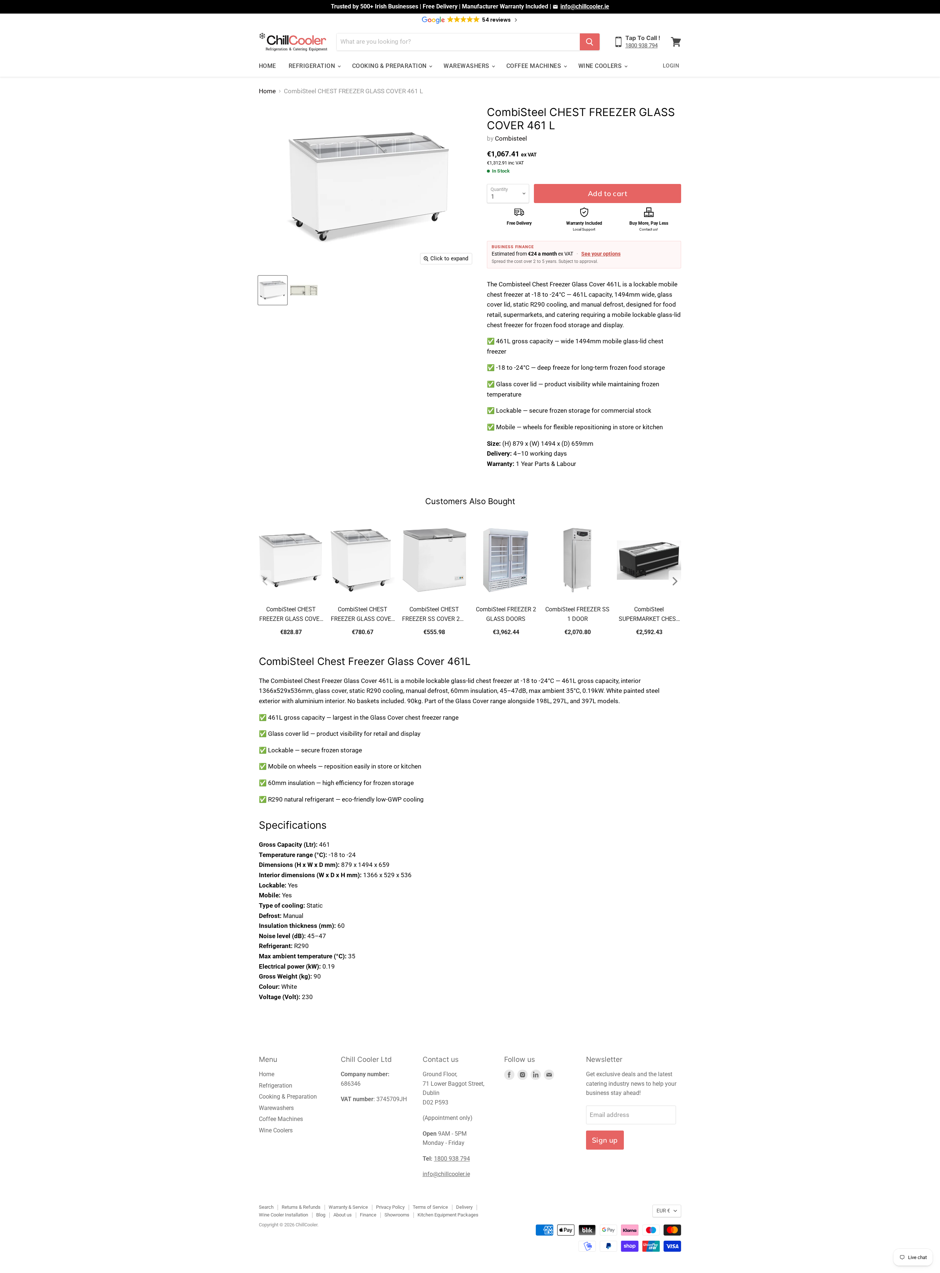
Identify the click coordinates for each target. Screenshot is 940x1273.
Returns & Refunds (301, 1207)
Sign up (605, 1140)
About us (342, 1215)
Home (267, 65)
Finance (368, 1215)
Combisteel (511, 138)
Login (671, 65)
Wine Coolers (600, 65)
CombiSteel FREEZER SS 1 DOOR (577, 614)
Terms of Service (430, 1207)
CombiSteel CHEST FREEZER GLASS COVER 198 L (363, 615)
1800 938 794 (641, 45)
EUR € (663, 1211)
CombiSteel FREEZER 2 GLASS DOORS (506, 614)
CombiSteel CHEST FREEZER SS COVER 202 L (434, 615)
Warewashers (467, 65)
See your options (601, 254)
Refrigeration (313, 65)
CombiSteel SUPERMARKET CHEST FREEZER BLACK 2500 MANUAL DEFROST (649, 615)
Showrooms (396, 1215)
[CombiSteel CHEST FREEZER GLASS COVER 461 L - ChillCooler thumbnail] (272, 290)
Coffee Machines (534, 65)
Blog (320, 1215)
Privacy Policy (390, 1207)
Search (266, 1207)
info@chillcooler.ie (584, 6)
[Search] (590, 41)
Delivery (464, 1207)
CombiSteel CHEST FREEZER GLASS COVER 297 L (291, 615)
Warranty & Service (348, 1207)
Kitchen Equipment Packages (447, 1215)
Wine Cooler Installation (283, 1215)
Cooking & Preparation (390, 65)
